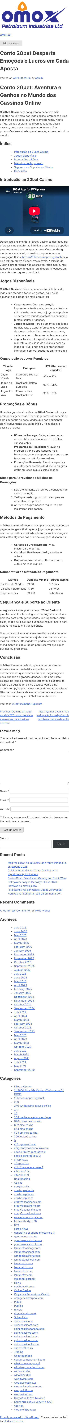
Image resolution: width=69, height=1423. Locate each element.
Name (4, 791)
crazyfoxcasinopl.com (27, 1213)
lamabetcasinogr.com (27, 1248)
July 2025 (20, 973)
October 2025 (22, 962)
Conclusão (20, 171)
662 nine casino (23, 1125)
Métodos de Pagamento (28, 163)
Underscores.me (14, 1421)
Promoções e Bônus (26, 159)
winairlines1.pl (22, 1375)
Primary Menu (11, 43)
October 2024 (22, 1004)
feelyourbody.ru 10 (25, 1221)
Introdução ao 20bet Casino (31, 151)
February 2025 (23, 989)
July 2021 (20, 1062)
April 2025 (20, 985)
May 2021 (20, 1066)
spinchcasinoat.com (26, 1325)
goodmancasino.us (25, 1236)
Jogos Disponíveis (25, 155)
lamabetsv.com (23, 1275)
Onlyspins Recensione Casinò (32, 1294)
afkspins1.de (21, 1163)
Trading (18, 1351)
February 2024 (23, 1023)
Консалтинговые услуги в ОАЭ (33, 1401)
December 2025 (24, 954)
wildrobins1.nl (22, 1371)
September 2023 (24, 1031)
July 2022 (20, 1050)
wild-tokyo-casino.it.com (29, 1367)
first (16, 1225)
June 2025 (20, 977)
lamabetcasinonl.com (27, 1251)
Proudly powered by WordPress (19, 1417)
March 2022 (21, 1054)
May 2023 (20, 1035)
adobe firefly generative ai (30, 1151)
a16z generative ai (25, 1144)
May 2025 (20, 981)
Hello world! (42, 910)
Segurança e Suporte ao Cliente (33, 167)
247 (16, 1109)
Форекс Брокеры (25, 1409)
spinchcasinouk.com (26, 1344)
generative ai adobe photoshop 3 (34, 1232)
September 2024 (24, 1008)
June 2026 (20, 931)
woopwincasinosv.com (28, 1386)
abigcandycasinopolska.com (31, 1148)
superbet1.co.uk (23, 1348)
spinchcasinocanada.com (29, 1328)
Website (5, 809)
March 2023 (21, 1042)
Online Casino (22, 1290)
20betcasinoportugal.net (27, 703)
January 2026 (22, 950)
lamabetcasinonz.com (27, 1255)
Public (18, 1301)
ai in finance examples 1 (28, 1167)
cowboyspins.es (24, 1194)
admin (39, 77)
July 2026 (20, 927)
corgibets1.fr (21, 1186)
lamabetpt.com (23, 1271)
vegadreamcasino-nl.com (29, 1359)
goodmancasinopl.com (28, 1244)
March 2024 (21, 1019)
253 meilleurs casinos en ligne (32, 1117)
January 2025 (22, 992)
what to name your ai (27, 1363)
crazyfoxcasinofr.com (27, 1205)
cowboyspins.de (24, 1190)
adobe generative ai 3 (27, 1155)
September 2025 (24, 966)
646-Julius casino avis (27, 1121)
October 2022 (22, 1046)
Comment (7, 749)
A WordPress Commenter (15, 910)
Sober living (21, 1317)
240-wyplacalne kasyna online (32, 1105)
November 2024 (24, 1000)
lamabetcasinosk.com (27, 1259)
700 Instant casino (25, 1136)
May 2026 (20, 935)
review (18, 1309)
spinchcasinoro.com (26, 1340)
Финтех (18, 1405)
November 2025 (24, 958)
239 (16, 1101)
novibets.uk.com (24, 1286)
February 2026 (23, 946)
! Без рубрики (23, 1086)
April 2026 (20, 939)
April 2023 (20, 1039)
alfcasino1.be (22, 1171)
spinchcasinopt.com (26, 1336)
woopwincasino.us (25, 1382)
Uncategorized (23, 1355)
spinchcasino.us (23, 1321)
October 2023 (22, 1027)
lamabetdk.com (23, 1267)
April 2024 (20, 1016)
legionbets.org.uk (24, 1278)
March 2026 (21, 943)
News (17, 1282)
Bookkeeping (22, 1178)
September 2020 (24, 1069)
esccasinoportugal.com (28, 1217)
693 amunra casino (25, 1132)
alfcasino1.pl (21, 1175)
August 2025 (22, 969)
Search (4, 838)
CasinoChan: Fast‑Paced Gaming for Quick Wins (37, 878)
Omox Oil (5, 34)
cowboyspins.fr (23, 1198)
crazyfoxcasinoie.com (27, 1209)
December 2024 (24, 996)
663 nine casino (23, 1128)
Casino (18, 1182)
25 (15, 1113)
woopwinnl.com (23, 1394)
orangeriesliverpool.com (28, 1298)
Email (4, 800)
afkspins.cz (21, 1159)
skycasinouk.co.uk (25, 1313)
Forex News (21, 1228)
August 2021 (21, 1058)
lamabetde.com (23, 1263)
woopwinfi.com (23, 1390)
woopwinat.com (24, 1378)
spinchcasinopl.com (26, 1332)
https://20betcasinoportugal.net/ (42, 257)
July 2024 (20, 1012)
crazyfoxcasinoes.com (27, 1201)
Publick (18, 1305)
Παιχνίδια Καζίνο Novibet (29, 1398)
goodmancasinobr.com (28, 1240)
